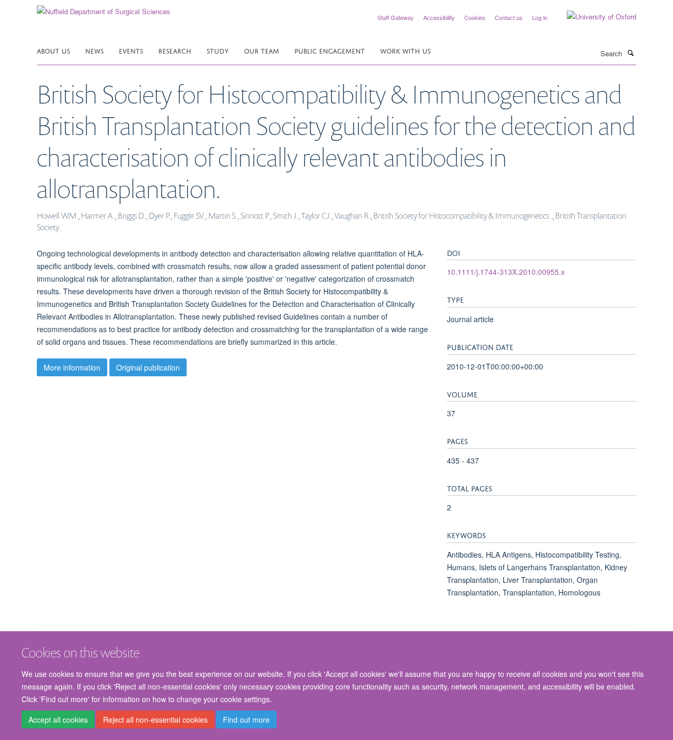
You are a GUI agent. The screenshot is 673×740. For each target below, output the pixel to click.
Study (218, 50)
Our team (261, 50)
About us (53, 50)
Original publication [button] (148, 367)
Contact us (509, 17)
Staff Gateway (396, 17)
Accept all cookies (58, 719)
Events (131, 50)
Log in (539, 17)
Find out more (246, 719)
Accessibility (439, 17)
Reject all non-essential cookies (155, 719)
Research (174, 50)
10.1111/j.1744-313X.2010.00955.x (506, 271)
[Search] (630, 52)
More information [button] (72, 367)
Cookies (474, 17)
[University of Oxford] (593, 17)
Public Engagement (329, 50)
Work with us (405, 50)
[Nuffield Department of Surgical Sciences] (103, 8)
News (94, 50)
